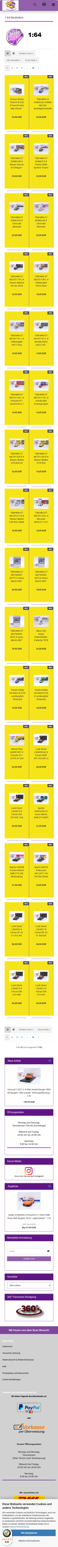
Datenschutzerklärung (19, 1527)
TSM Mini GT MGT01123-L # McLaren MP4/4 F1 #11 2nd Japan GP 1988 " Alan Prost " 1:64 (41, 517)
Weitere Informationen (29, 1541)
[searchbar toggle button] (34, 4)
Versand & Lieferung (11, 1353)
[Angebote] (49, 1186)
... (27, 68)
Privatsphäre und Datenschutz (15, 1373)
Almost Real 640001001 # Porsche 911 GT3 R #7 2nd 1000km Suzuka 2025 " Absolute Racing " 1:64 (17, 754)
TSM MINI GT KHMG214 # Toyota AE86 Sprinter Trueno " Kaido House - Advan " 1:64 (41, 163)
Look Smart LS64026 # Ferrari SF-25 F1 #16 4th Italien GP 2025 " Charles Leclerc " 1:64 (16, 931)
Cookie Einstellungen (11, 1379)
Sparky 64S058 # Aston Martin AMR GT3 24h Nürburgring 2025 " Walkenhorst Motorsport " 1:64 (16, 872)
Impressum (7, 1346)
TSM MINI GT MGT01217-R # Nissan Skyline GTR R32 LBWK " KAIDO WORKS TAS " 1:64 (16, 517)
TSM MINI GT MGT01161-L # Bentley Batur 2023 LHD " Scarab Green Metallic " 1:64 (41, 340)
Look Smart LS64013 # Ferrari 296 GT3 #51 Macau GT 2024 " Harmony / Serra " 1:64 (41, 990)
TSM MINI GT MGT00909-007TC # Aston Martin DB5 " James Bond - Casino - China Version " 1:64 (17, 577)
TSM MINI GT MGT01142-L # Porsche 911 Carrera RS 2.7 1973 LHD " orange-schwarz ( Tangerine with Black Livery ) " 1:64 (16, 399)
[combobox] (26, 54)
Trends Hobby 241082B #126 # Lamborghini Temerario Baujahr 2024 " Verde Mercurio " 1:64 (41, 695)
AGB (4, 1366)
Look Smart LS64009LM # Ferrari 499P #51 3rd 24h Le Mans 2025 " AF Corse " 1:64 (41, 754)
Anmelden (29, 1259)
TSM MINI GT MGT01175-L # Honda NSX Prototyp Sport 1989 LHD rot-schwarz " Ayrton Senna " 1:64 (41, 399)
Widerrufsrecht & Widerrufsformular (18, 1360)
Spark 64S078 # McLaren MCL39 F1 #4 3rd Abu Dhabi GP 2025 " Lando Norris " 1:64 (41, 872)
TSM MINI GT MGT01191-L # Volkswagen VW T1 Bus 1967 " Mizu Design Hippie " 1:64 (16, 340)
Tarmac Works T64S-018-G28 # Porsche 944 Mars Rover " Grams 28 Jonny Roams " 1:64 (17, 104)
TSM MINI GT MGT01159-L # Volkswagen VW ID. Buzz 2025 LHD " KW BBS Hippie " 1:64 (41, 281)
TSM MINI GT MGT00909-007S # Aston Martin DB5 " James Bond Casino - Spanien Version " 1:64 (41, 577)
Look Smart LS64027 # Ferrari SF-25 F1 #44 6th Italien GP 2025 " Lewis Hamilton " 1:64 (41, 931)
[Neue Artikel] (49, 1061)
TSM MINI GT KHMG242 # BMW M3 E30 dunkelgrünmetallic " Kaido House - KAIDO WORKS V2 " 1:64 (43, 104)
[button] (8, 54)
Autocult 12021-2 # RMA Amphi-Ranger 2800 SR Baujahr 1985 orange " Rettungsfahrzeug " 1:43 (29, 1092)
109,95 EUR (29, 1102)
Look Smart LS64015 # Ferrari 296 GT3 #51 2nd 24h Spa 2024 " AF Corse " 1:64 (17, 813)
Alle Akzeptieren (29, 1533)
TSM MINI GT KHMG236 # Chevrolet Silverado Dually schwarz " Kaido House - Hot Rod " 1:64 (16, 222)
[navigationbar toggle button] (53, 4)
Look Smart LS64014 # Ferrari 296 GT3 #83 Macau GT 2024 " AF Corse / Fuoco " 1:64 (16, 990)
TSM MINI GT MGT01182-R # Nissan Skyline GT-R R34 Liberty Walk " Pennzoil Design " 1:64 (41, 458)
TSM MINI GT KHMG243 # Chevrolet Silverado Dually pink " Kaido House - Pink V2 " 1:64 (41, 222)
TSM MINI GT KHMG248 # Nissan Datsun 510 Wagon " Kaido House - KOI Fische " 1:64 (17, 163)
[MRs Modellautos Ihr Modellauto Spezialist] (9, 5)
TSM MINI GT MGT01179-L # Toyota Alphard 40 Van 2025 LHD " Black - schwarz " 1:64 (16, 281)
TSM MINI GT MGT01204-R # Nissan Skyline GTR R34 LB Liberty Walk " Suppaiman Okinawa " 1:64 (16, 458)
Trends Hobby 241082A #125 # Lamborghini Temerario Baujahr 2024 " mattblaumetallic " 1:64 (17, 695)
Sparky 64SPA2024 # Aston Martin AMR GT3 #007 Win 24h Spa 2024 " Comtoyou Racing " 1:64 (41, 813)
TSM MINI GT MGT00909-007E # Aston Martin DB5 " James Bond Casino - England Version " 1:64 (16, 636)
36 (33, 68)
